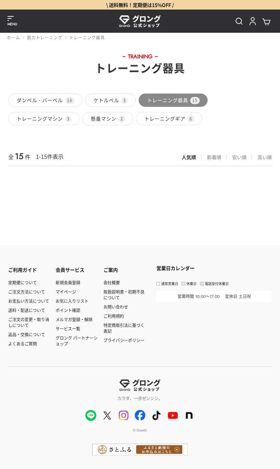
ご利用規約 (113, 316)
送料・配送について (26, 310)
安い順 (239, 157)
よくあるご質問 (22, 343)
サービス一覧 (68, 328)
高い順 (264, 157)
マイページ (66, 292)
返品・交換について (26, 334)
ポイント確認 (68, 310)
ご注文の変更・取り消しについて (28, 322)
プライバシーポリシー (123, 340)
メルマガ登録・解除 (74, 319)
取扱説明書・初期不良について (123, 294)
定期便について (22, 282)
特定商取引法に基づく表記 (123, 328)
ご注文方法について (26, 292)
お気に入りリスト (72, 301)
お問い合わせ (115, 307)
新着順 (214, 157)
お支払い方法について (28, 301)
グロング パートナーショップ (77, 340)
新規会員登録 (68, 282)
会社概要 (111, 282)
